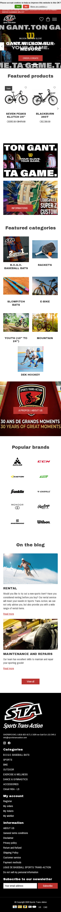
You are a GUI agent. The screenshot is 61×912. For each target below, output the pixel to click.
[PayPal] (20, 907)
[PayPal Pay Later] (25, 907)
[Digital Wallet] (32, 907)
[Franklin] (17, 492)
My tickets (8, 811)
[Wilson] (44, 522)
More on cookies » (38, 7)
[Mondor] (17, 507)
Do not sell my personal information (20, 872)
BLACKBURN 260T (45, 115)
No (26, 7)
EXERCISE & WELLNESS (15, 774)
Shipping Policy (10, 852)
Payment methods (12, 862)
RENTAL (10, 588)
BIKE (5, 764)
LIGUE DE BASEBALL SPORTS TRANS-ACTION (27, 867)
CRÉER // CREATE (30, 58)
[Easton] (17, 477)
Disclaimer (8, 838)
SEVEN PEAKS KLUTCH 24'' (16, 115)
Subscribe (48, 886)
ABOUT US (8, 828)
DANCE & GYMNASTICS (15, 779)
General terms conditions (15, 833)
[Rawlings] (44, 507)
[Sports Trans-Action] (9, 19)
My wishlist (8, 816)
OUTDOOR (8, 769)
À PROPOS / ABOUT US (30, 410)
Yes (18, 7)
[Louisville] (44, 492)
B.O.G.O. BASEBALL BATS (16, 755)
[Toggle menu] (54, 19)
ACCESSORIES (11, 784)
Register (7, 801)
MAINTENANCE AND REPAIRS (28, 654)
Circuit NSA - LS (11, 789)
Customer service (12, 857)
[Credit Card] (15, 907)
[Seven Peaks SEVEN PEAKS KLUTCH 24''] (16, 97)
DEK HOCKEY (30, 374)
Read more (8, 614)
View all (30, 681)
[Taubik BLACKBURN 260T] (45, 97)
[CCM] (44, 461)
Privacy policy (10, 843)
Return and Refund (12, 847)
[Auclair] (17, 461)
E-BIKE (45, 301)
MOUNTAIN (45, 338)
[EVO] (44, 477)
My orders (8, 806)
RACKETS (45, 265)
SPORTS (7, 759)
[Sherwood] (17, 522)
